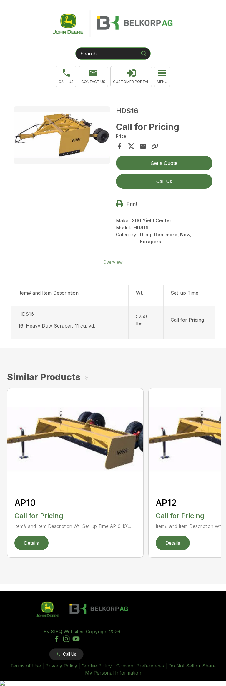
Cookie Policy (97, 666)
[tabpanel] (62, 136)
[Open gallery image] (62, 135)
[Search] (143, 53)
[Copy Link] (154, 146)
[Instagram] (66, 638)
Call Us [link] (164, 181)
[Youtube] (76, 638)
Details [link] (31, 543)
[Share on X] (131, 146)
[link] (131, 76)
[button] (66, 76)
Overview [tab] (113, 262)
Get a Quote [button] (164, 163)
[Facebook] (56, 638)
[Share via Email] (143, 146)
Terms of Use (25, 666)
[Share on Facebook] (119, 146)
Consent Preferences (140, 666)
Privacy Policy (61, 666)
